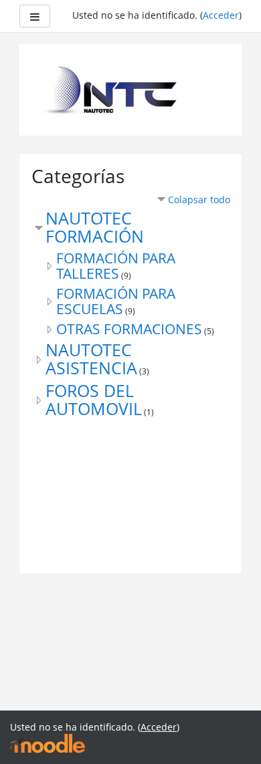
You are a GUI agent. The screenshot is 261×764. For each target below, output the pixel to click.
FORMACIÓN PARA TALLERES (115, 266)
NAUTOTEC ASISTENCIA (91, 359)
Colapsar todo (199, 199)
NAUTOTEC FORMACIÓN (95, 227)
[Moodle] (47, 743)
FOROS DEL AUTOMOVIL (94, 400)
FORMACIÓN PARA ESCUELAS (115, 301)
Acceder (221, 15)
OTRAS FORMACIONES (129, 329)
